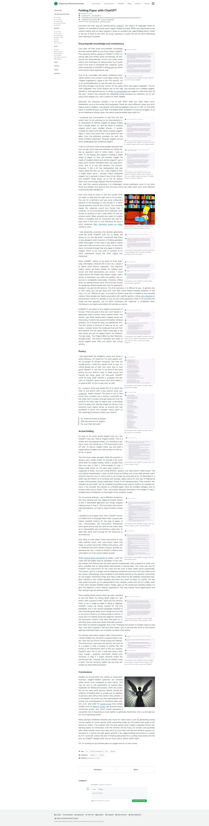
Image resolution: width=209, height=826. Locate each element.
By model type (58, 21)
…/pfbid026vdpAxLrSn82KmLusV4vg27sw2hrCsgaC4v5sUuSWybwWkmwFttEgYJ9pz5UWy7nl (111, 17)
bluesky (100, 815)
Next (136, 770)
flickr (58, 815)
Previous (97, 770)
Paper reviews (58, 51)
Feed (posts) (122, 815)
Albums (56, 41)
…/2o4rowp (84, 15)
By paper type (58, 37)
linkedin (110, 815)
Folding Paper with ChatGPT (98, 10)
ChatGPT (120, 26)
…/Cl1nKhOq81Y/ (95, 15)
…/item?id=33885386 (107, 19)
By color (56, 39)
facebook (80, 815)
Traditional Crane (105, 21)
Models (121, 4)
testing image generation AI (95, 558)
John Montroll (146, 296)
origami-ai (93, 755)
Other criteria (58, 43)
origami (101, 755)
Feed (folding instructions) (67, 818)
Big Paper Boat (94, 21)
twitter (90, 815)
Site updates (58, 59)
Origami (56, 49)
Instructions (109, 4)
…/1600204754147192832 (89, 19)
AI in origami (57, 55)
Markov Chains (99, 706)
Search (138, 4)
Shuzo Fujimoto (58, 53)
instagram (68, 815)
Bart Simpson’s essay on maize (108, 224)
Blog (129, 4)
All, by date (57, 17)
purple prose (105, 704)
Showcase (96, 4)
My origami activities (60, 57)
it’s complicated (120, 91)
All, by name (57, 19)
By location (57, 25)
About (146, 4)
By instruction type (59, 23)
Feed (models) (135, 815)
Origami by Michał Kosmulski (71, 4)
